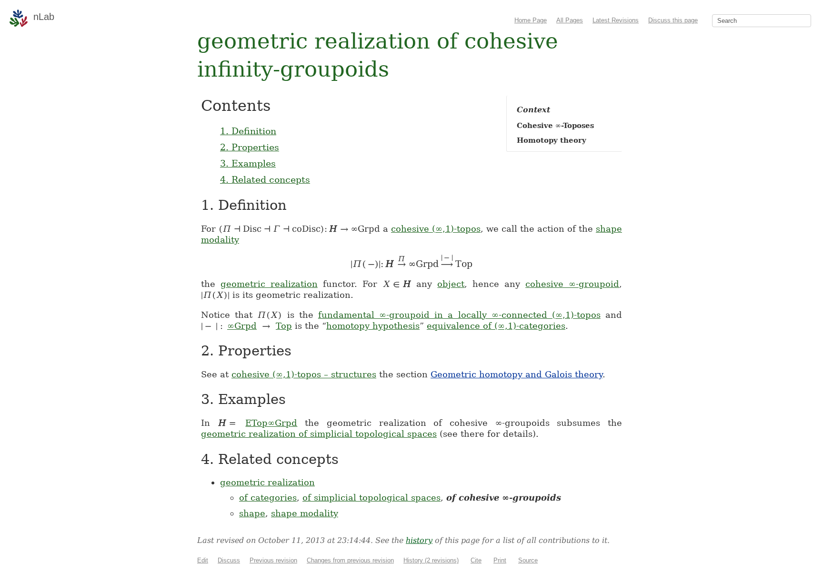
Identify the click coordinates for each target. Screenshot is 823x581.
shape (252, 513)
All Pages (569, 20)
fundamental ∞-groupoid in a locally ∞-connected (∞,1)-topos (459, 315)
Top (284, 326)
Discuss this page (673, 20)
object (450, 284)
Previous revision (273, 560)
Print (499, 560)
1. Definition (248, 131)
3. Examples (248, 163)
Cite (476, 560)
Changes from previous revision (350, 560)
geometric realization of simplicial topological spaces (319, 434)
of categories (268, 497)
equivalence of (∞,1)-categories (496, 326)
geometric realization (269, 284)
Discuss (229, 560)
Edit (202, 560)
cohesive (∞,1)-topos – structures (303, 374)
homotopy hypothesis (373, 326)
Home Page (530, 20)
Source (528, 560)
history (419, 540)
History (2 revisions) (431, 560)
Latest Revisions (615, 20)
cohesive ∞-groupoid (572, 284)
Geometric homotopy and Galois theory (516, 374)
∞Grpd (242, 326)
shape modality (304, 513)
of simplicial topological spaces (371, 497)
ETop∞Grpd (271, 423)
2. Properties (249, 147)
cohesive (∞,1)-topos (436, 229)
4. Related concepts (265, 179)
